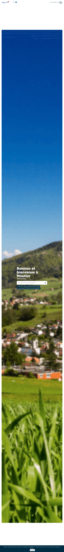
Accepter (32, 550)
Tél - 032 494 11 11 (54, 2)
